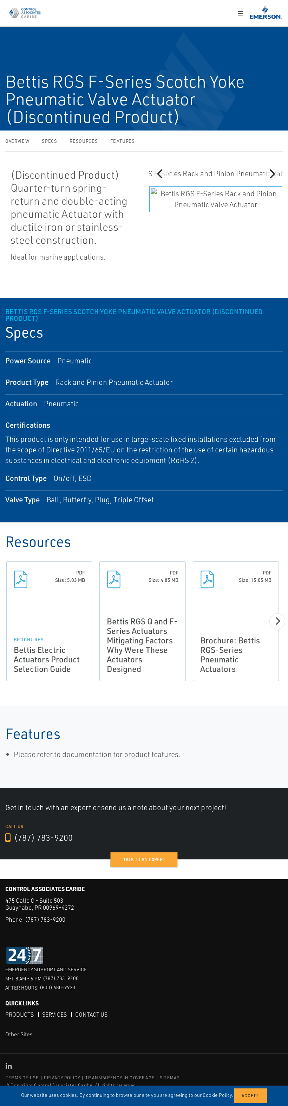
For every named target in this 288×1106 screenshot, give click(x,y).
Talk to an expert (144, 859)
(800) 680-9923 (58, 987)
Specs (49, 141)
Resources (84, 141)
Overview (17, 141)
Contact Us (91, 1014)
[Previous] (160, 174)
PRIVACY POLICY (62, 1077)
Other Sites (18, 1034)
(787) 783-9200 (42, 837)
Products (19, 1014)
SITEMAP (169, 1077)
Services (54, 1014)
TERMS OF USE (22, 1077)
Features (122, 141)
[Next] (271, 174)
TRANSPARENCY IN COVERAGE (120, 1077)
